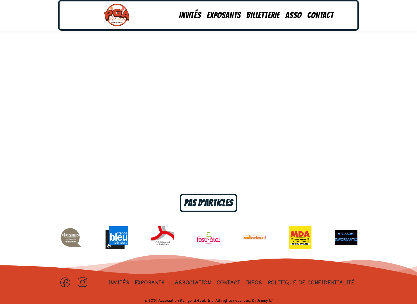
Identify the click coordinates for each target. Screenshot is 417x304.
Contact (320, 15)
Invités (190, 15)
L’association (190, 283)
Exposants (224, 15)
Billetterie (263, 15)
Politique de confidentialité (311, 283)
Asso (293, 15)
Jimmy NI (265, 300)
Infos (254, 283)
